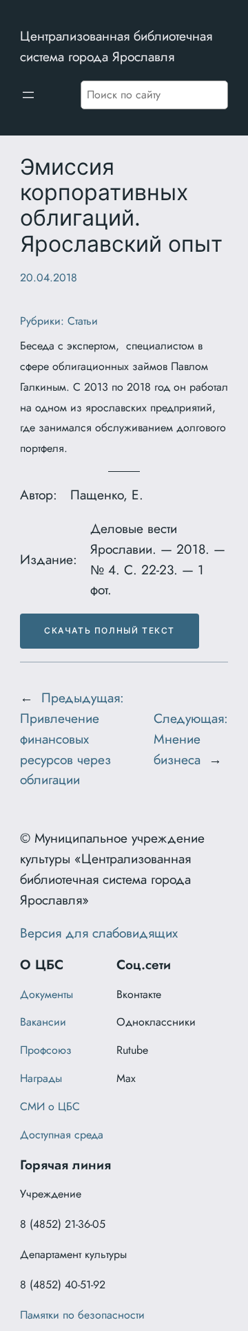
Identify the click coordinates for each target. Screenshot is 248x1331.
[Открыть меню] (28, 95)
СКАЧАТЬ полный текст (109, 630)
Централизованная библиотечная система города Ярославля (116, 46)
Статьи (83, 321)
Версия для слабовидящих (99, 932)
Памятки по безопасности (82, 1315)
